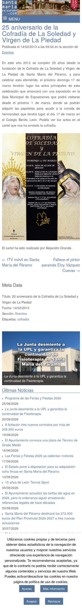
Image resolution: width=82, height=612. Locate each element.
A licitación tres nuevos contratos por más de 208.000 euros (36, 427)
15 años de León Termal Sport (27, 482)
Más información (54, 588)
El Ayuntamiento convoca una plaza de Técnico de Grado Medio (40, 442)
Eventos (8, 52)
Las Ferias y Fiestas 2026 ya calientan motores (39, 455)
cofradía (23, 319)
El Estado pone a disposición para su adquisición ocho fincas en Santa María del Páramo (38, 469)
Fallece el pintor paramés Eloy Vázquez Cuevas (61, 265)
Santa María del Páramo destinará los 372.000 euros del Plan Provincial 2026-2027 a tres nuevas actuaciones (38, 518)
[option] (41, 358)
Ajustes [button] (27, 588)
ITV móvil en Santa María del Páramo (20, 262)
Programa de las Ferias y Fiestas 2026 (33, 398)
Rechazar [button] (54, 601)
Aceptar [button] (31, 601)
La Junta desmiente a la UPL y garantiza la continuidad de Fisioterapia (35, 378)
